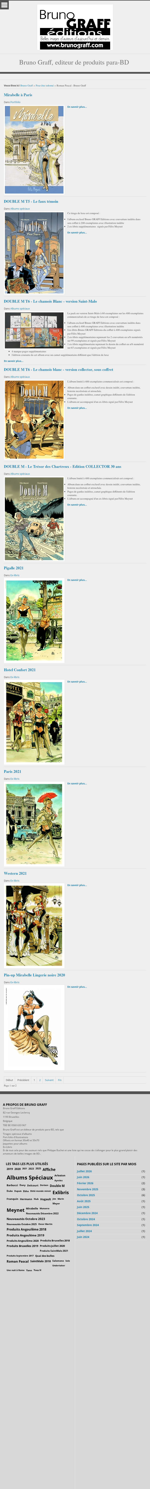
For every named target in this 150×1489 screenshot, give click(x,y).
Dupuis (17, 1190)
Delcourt (32, 1185)
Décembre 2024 (87, 1213)
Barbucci (12, 1185)
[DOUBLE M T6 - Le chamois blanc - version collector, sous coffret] (34, 419)
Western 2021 (15, 873)
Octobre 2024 (86, 1219)
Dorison (44, 1185)
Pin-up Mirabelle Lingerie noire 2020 (34, 975)
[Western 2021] (34, 925)
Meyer (56, 1203)
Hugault (45, 1199)
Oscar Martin (45, 1224)
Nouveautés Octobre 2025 (22, 1224)
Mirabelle (32, 1208)
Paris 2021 (12, 771)
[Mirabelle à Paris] (34, 149)
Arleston (59, 1175)
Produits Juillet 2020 (52, 1246)
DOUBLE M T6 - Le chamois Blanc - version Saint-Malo (50, 301)
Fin (60, 1080)
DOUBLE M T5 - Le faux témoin (31, 201)
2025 (38, 1168)
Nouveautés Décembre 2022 (42, 1213)
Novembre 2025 (87, 1189)
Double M (57, 1186)
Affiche (49, 1169)
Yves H (37, 1270)
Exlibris (61, 1192)
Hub (36, 1199)
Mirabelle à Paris (18, 95)
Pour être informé (45, 85)
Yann (29, 1270)
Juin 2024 (83, 1237)
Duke (10, 1191)
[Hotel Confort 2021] (34, 722)
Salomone (58, 1260)
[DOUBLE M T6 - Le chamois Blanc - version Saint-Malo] (34, 330)
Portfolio (15, 102)
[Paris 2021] (34, 823)
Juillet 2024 (84, 1231)
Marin (61, 1198)
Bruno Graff (26, 85)
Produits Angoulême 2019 (25, 1235)
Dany (23, 1185)
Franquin (12, 1199)
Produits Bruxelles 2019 (22, 1246)
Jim (54, 1198)
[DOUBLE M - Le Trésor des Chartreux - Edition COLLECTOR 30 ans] (34, 518)
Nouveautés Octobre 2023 (26, 1219)
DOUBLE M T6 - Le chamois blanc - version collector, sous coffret (58, 369)
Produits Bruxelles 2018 (55, 1240)
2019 (10, 1169)
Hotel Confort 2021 (20, 670)
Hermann (26, 1199)
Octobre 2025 (86, 1195)
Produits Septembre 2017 (20, 1255)
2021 (24, 1168)
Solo (67, 1260)
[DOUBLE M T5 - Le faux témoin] (34, 252)
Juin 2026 (83, 1177)
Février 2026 (85, 1183)
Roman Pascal (18, 1261)
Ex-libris (14, 575)
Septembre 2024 (88, 1225)
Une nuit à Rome (16, 1270)
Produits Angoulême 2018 (26, 1229)
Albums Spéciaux (30, 1177)
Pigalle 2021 (14, 568)
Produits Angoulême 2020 (23, 1240)
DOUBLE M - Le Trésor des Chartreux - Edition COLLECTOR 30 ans (62, 466)
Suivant (49, 1080)
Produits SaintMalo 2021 (54, 1250)
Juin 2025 (83, 1207)
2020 (17, 1169)
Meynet (15, 1210)
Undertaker (58, 1265)
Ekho (26, 1191)
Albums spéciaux (20, 208)
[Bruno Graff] (75, 26)
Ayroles (58, 1180)
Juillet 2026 (84, 1171)
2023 (31, 1168)
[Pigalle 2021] (34, 620)
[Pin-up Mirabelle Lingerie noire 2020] (34, 1027)
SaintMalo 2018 (40, 1261)
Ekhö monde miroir (40, 1190)
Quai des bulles (44, 1256)
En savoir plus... (77, 107)
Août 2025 (84, 1201)
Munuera (44, 1208)
